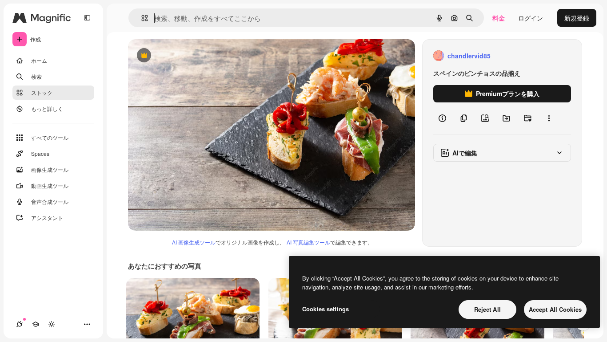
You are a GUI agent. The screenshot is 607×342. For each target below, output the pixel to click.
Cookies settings (325, 309)
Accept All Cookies (555, 309)
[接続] (19, 324)
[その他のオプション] (549, 118)
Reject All (487, 309)
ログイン (530, 17)
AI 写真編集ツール (308, 242)
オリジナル (189, 56)
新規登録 (576, 17)
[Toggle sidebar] (87, 18)
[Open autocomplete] (141, 18)
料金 (498, 17)
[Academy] (35, 324)
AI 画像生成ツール (194, 242)
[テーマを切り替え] (51, 324)
